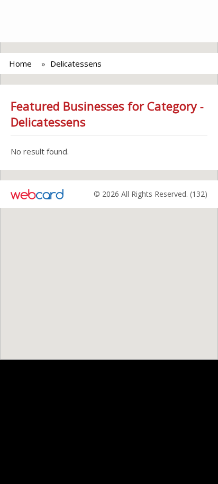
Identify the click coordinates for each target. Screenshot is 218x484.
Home (20, 63)
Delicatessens (76, 63)
